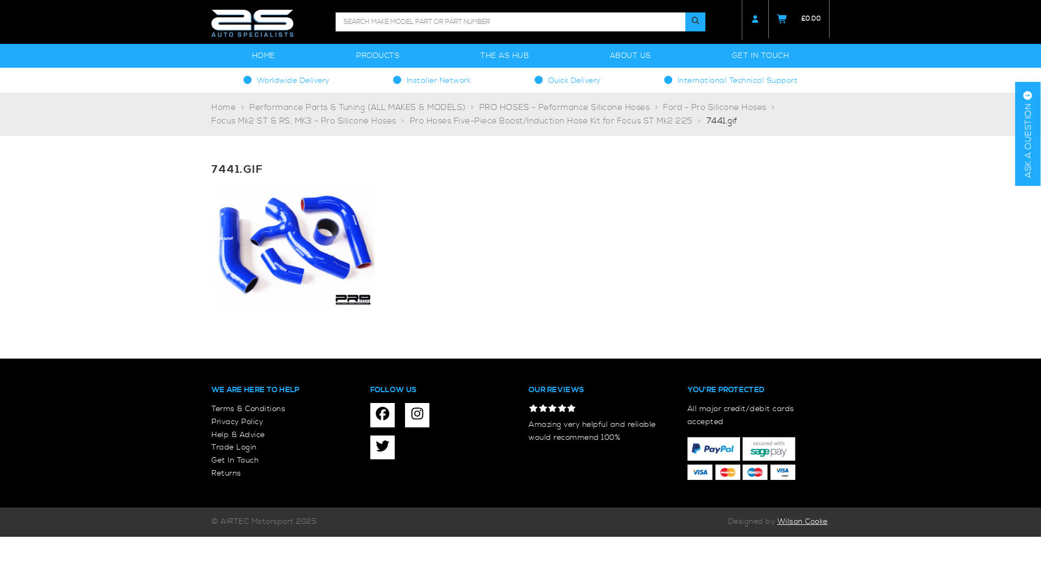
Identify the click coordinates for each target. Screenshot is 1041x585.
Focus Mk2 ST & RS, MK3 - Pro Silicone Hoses (303, 121)
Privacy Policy (237, 422)
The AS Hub (504, 56)
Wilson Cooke (802, 521)
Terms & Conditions (248, 409)
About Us (630, 56)
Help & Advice (238, 435)
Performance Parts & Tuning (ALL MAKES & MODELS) (357, 107)
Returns (226, 473)
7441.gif (722, 121)
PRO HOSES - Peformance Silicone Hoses (564, 107)
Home (263, 56)
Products (378, 56)
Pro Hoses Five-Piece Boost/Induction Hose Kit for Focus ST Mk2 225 (551, 121)
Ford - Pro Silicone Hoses (715, 107)
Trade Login (234, 447)
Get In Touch (760, 56)
